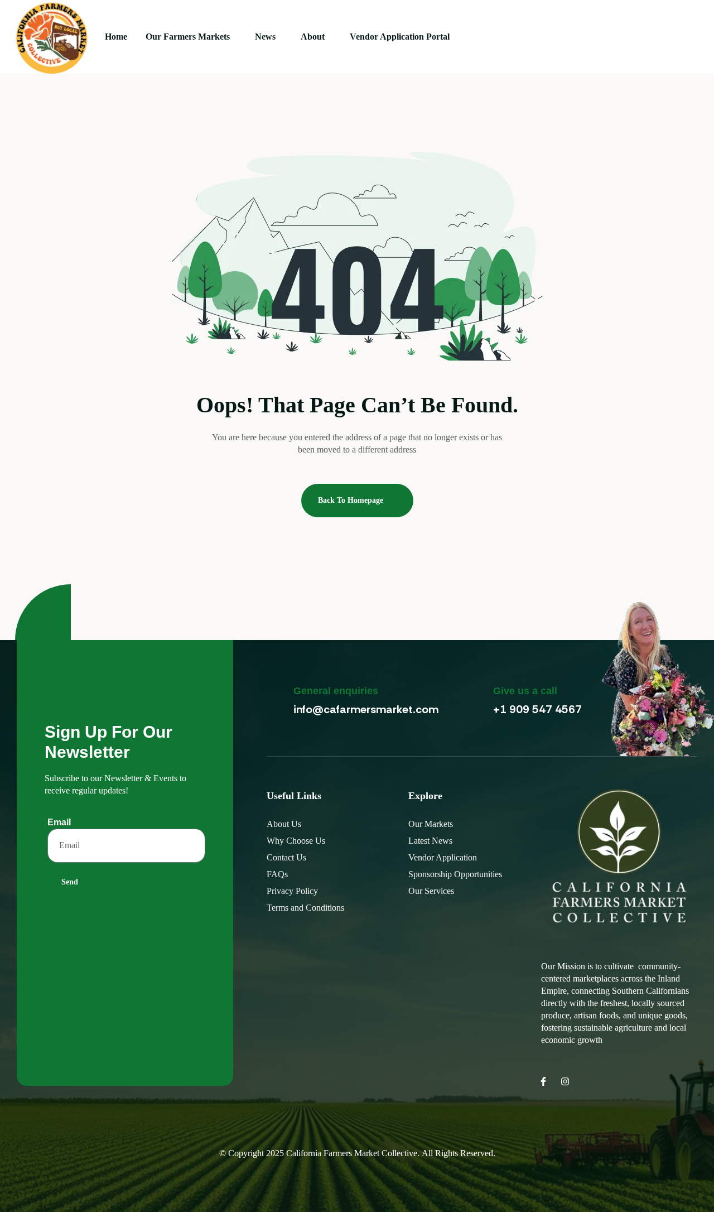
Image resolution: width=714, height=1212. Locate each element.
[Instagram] (565, 1081)
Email (59, 822)
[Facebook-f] (543, 1081)
